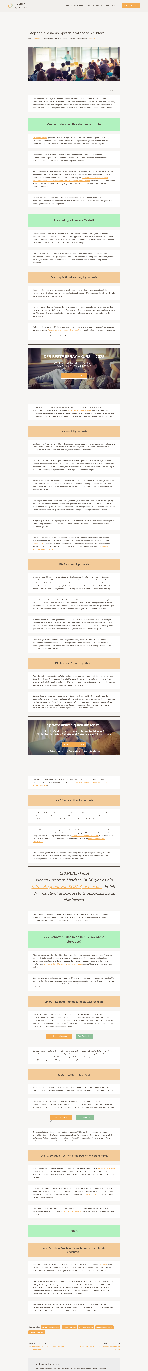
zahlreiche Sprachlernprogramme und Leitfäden (63, 964)
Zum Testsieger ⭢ (130, 6)
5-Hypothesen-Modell (50, 1327)
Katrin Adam (36, 38)
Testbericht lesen (85, 1117)
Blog (88, 6)
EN (113, 6)
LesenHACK (38, 543)
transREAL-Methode (106, 1168)
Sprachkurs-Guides (101, 6)
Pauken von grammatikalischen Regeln (64, 330)
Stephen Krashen (40, 138)
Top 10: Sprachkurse (74, 6)
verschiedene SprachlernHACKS (85, 836)
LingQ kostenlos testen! (59, 1036)
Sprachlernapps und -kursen (79, 410)
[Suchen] (117, 6)
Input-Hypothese (69, 1327)
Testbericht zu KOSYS (73, 1211)
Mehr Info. (91, 38)
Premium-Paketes (92, 1194)
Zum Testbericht (84, 1036)
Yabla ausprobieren (61, 1117)
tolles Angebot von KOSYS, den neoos (67, 886)
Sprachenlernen (86, 1327)
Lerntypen (103, 1264)
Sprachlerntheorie (104, 1327)
